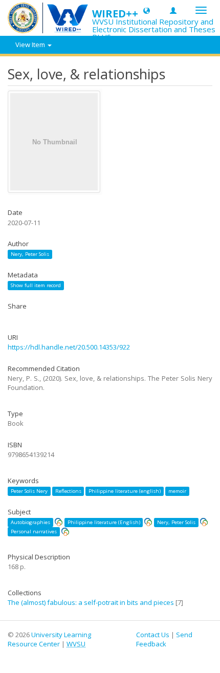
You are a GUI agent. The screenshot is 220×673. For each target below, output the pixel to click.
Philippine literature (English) (104, 522)
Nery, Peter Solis (30, 254)
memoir (177, 491)
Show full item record (36, 285)
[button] (147, 10)
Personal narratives (34, 531)
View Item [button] (31, 44)
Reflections (68, 491)
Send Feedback (164, 639)
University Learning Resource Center (49, 639)
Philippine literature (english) (125, 491)
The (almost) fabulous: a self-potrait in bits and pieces (91, 602)
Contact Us (152, 634)
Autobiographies (30, 522)
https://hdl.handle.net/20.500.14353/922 (69, 347)
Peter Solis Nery (29, 491)
